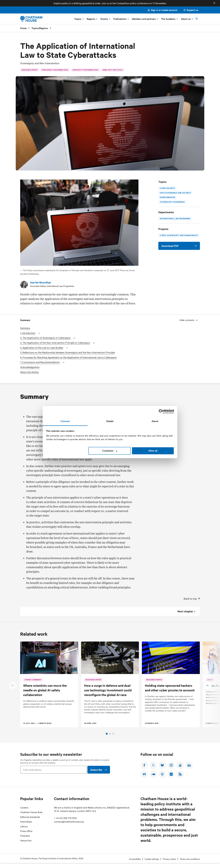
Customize (107, 450)
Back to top (190, 598)
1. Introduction (27, 332)
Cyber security (167, 188)
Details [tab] (110, 421)
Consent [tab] (65, 421)
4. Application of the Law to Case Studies (41, 347)
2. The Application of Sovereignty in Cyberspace (45, 337)
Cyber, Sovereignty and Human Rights (179, 235)
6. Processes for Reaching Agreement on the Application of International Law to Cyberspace (68, 357)
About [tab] (155, 421)
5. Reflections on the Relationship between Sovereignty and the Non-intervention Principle (67, 352)
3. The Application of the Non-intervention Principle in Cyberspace (55, 342)
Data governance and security (175, 192)
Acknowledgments (30, 367)
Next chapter (185, 611)
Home (23, 28)
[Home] (31, 19)
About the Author (29, 372)
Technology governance (172, 202)
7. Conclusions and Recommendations (40, 362)
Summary (25, 328)
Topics (34, 28)
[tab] (107, 734)
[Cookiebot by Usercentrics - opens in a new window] (161, 411)
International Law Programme (175, 218)
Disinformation (167, 197)
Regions (43, 28)
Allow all (152, 450)
